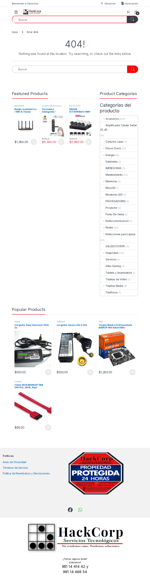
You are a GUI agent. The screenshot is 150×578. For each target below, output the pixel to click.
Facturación (131, 3)
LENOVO (61, 321)
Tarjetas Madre (114, 285)
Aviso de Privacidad (14, 462)
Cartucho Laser (114, 141)
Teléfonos (112, 292)
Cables (18, 381)
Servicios (111, 259)
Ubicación (110, 3)
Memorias (111, 181)
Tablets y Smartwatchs (119, 272)
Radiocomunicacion (117, 220)
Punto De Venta (115, 214)
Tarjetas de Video (116, 279)
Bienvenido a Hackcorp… (26, 3)
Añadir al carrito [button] (33, 142)
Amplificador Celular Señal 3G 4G (118, 127)
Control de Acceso (51, 106)
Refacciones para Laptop (121, 234)
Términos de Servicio (15, 467)
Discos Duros (113, 148)
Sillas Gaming (113, 265)
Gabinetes (112, 161)
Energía (110, 155)
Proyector (111, 207)
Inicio (15, 32)
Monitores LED (114, 194)
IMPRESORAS (113, 168)
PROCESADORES (116, 201)
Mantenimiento (114, 174)
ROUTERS (19, 106)
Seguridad (112, 252)
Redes (109, 227)
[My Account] (128, 12)
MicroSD (111, 187)
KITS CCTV (74, 106)
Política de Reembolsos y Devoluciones (26, 473)
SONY (17, 321)
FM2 (101, 321)
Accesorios (112, 118)
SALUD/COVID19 (115, 246)
